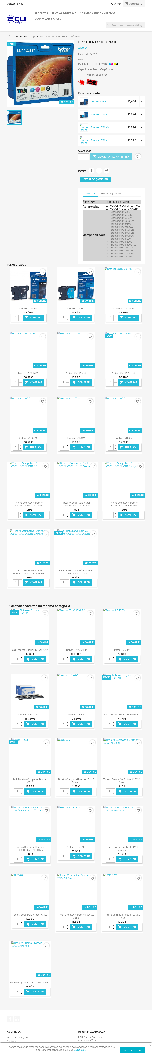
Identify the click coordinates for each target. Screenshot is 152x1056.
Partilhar (91, 171)
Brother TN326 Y (76, 714)
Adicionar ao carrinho (111, 156)
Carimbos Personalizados (97, 13)
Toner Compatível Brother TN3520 (30, 914)
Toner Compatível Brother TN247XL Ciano (76, 916)
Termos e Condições (17, 1037)
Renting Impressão (64, 13)
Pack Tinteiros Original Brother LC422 (30, 649)
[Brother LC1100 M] (84, 128)
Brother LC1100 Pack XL (123, 373)
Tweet (99, 171)
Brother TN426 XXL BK (76, 649)
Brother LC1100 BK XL (123, 308)
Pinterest (107, 171)
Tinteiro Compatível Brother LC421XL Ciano (122, 781)
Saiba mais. (80, 1050)
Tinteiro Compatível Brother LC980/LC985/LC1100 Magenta (123, 504)
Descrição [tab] (90, 193)
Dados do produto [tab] (111, 193)
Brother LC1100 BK (100, 101)
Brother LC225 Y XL (76, 847)
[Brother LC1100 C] (84, 114)
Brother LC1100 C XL (28, 373)
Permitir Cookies (132, 1050)
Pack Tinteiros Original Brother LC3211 (122, 714)
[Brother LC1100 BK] (84, 101)
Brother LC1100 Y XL (28, 438)
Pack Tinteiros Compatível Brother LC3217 (30, 781)
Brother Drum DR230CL (30, 714)
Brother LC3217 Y (121, 649)
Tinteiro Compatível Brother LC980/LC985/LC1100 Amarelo (28, 572)
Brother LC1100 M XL (76, 373)
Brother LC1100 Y (99, 140)
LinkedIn (17, 1019)
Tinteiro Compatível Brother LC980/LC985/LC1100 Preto (28, 504)
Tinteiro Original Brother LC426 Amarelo (30, 982)
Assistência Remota (47, 19)
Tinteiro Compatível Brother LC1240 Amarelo (76, 781)
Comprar (33, 317)
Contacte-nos (15, 3)
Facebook (10, 1019)
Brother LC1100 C (100, 114)
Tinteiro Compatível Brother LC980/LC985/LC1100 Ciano (76, 504)
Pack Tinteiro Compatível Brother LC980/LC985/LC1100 (76, 572)
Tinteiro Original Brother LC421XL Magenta (122, 848)
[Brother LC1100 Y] (84, 141)
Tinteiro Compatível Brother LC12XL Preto (122, 916)
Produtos (41, 13)
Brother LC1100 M (100, 127)
